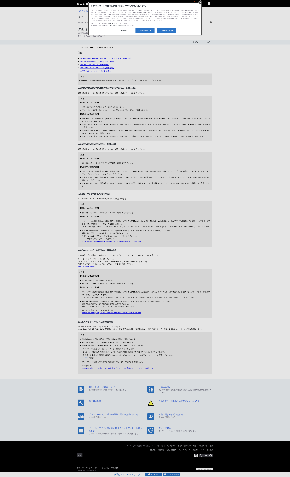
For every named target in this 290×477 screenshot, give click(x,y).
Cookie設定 (124, 30)
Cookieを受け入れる (166, 30)
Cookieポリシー (112, 23)
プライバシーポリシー (118, 25)
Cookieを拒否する (145, 30)
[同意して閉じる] (200, 2)
